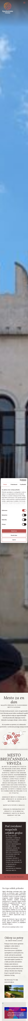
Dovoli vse (14, 531)
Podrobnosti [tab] (14, 484)
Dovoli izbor (14, 535)
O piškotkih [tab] (23, 484)
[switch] (24, 515)
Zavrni (14, 539)
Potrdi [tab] (5, 484)
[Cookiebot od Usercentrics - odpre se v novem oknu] (20, 480)
